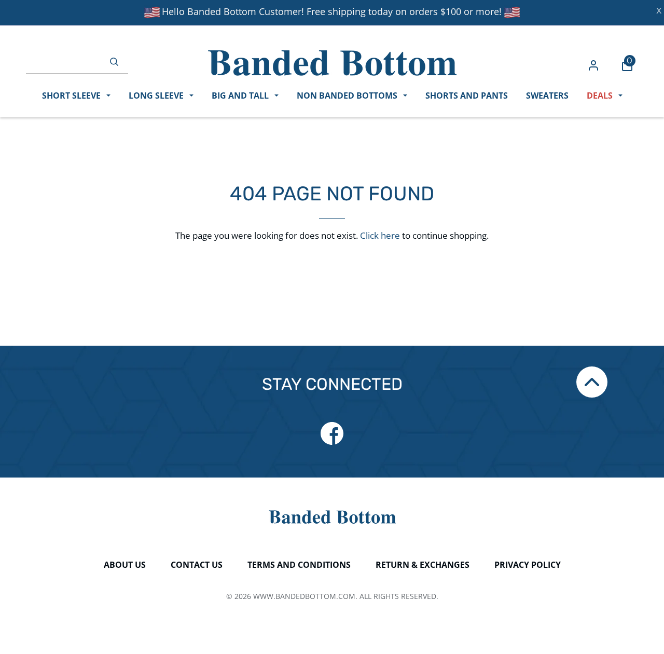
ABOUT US (125, 564)
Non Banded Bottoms (348, 95)
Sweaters (547, 95)
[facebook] (332, 433)
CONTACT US (197, 564)
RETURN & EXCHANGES (422, 564)
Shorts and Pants (466, 95)
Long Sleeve (157, 95)
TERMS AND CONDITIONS (299, 564)
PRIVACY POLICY (527, 564)
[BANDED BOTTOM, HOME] (332, 63)
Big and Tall (241, 95)
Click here (380, 235)
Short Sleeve (72, 95)
